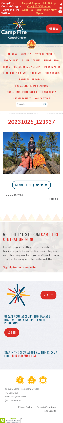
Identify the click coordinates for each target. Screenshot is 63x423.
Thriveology (48, 92)
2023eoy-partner (44, 54)
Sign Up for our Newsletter (20, 267)
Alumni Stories (31, 60)
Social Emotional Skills (22, 92)
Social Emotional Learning (31, 85)
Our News (35, 73)
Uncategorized (22, 98)
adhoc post (11, 60)
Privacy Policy (25, 407)
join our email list (24, 356)
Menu (52, 29)
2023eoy (26, 54)
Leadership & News (14, 73)
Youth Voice (42, 98)
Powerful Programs (31, 79)
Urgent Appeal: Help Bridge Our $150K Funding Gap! (39, 6)
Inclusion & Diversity (27, 66)
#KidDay (12, 54)
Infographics (52, 66)
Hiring (6, 66)
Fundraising (51, 60)
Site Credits (50, 410)
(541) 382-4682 (13, 400)
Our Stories (52, 73)
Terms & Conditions (46, 407)
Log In (12, 332)
